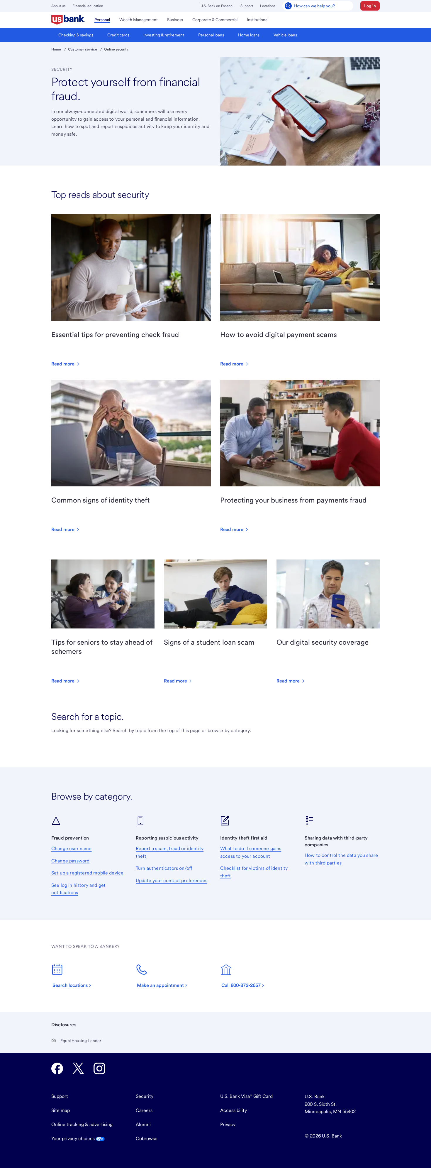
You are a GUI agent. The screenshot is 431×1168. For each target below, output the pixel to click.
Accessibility (233, 1110)
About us (58, 6)
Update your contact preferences (171, 880)
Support (246, 6)
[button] (370, 6)
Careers (144, 1110)
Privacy (227, 1124)
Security (144, 1096)
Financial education (87, 6)
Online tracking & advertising (82, 1124)
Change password (70, 861)
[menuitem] (68, 20)
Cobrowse (146, 1138)
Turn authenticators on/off (164, 868)
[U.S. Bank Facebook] (57, 1068)
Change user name (71, 848)
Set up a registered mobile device (87, 873)
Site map (60, 1110)
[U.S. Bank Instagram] (99, 1068)
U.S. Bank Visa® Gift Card (246, 1096)
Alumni (143, 1124)
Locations (267, 6)
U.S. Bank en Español (217, 6)
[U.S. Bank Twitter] (78, 1068)
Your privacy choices (73, 1138)
